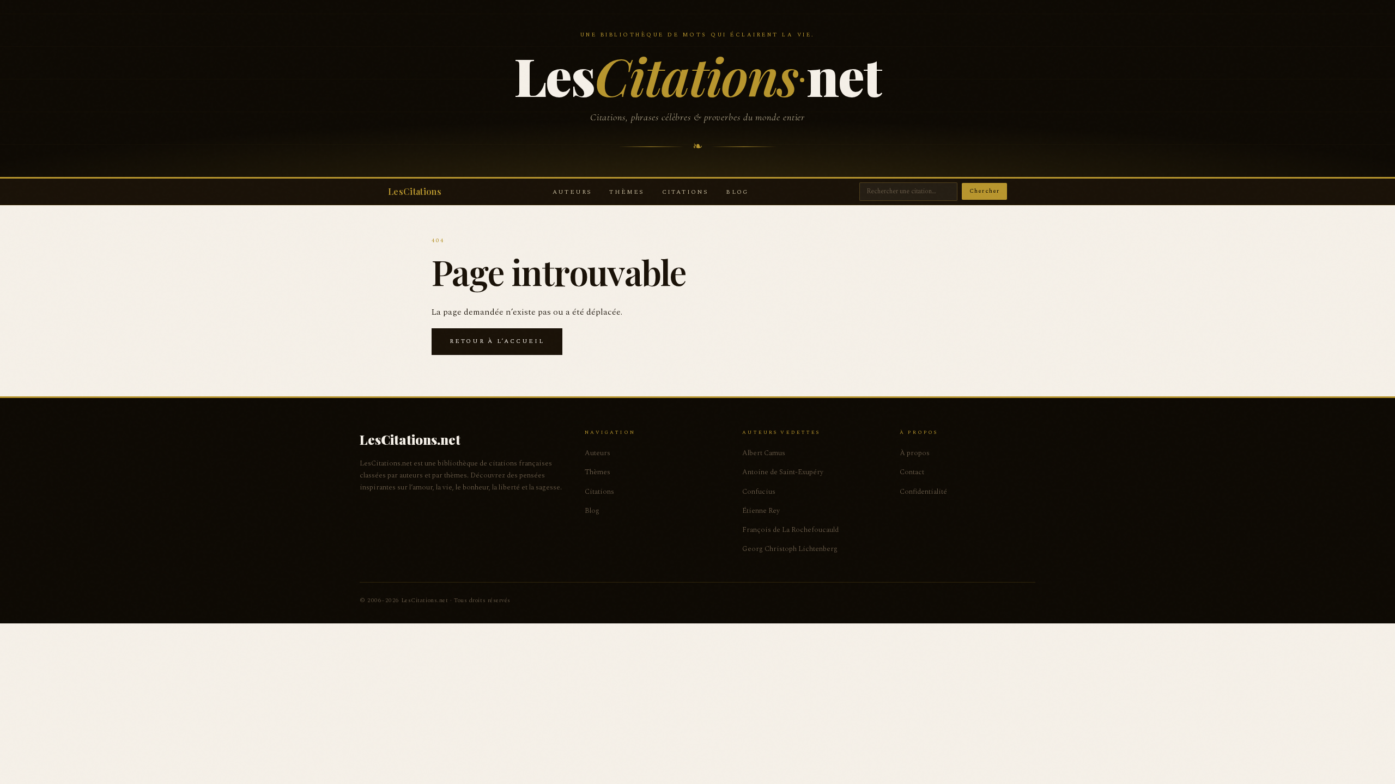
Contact (912, 472)
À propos (915, 453)
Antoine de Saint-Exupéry (782, 472)
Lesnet (697, 75)
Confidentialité (923, 491)
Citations (685, 192)
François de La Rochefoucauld (790, 529)
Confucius (758, 491)
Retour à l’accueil (497, 341)
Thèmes (626, 192)
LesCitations (414, 191)
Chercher (984, 190)
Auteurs (572, 192)
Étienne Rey (761, 510)
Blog (737, 192)
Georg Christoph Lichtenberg (790, 548)
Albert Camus (763, 453)
